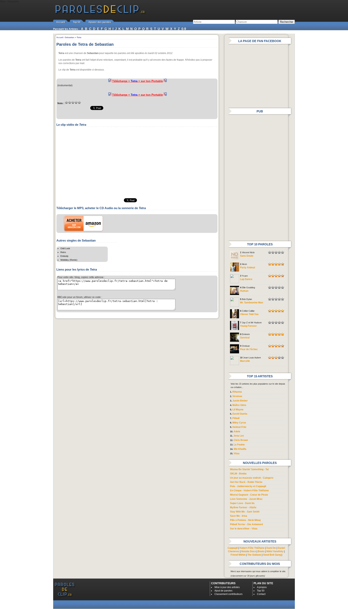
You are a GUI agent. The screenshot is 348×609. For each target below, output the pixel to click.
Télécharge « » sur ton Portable (137, 81)
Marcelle (245, 361)
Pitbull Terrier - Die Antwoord (246, 524)
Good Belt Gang (272, 554)
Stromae (237, 396)
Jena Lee (238, 435)
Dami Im (271, 548)
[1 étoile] (66, 102)
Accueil (60, 22)
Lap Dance (246, 279)
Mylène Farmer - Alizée (243, 507)
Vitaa (236, 453)
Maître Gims (239, 405)
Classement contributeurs (228, 594)
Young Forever (248, 326)
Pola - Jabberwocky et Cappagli (248, 486)
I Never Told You (249, 314)
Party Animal (247, 267)
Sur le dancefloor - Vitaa (243, 528)
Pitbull (235, 418)
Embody (64, 256)
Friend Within (238, 554)
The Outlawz (254, 554)
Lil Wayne (237, 409)
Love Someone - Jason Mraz (246, 499)
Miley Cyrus (239, 422)
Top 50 (76, 22)
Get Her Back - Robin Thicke (246, 482)
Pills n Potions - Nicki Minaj (245, 520)
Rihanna (237, 391)
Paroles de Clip (100, 13)
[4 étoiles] (76, 102)
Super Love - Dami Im (242, 503)
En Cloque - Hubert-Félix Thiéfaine (249, 490)
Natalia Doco (248, 551)
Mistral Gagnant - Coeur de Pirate (249, 494)
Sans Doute (246, 255)
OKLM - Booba (238, 473)
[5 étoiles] (79, 102)
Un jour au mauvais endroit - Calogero (251, 477)
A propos (262, 587)
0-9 (183, 29)
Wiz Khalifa (240, 449)
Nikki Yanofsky (275, 551)
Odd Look (65, 248)
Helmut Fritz (239, 427)
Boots (261, 551)
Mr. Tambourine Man (251, 302)
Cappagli (233, 548)
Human (244, 290)
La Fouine (239, 444)
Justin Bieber (240, 400)
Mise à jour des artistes (227, 587)
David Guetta (239, 413)
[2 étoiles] (69, 102)
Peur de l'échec (249, 349)
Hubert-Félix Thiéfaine (252, 548)
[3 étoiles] (73, 102)
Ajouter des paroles (99, 22)
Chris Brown (241, 440)
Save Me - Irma (238, 516)
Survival (245, 337)
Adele (237, 431)
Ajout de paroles (223, 590)
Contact (261, 594)
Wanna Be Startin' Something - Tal (249, 469)
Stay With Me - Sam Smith (244, 511)
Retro (63, 252)
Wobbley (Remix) (68, 260)
